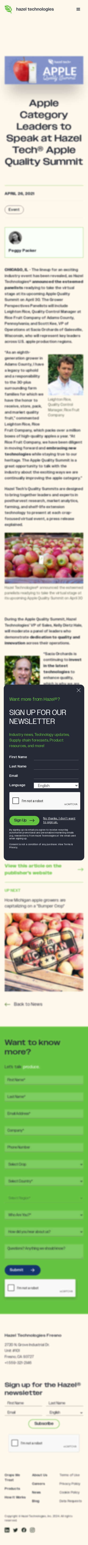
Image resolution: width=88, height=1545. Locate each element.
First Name (18, 757)
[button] (78, 9)
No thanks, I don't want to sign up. (59, 820)
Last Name (18, 766)
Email (13, 776)
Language (17, 785)
